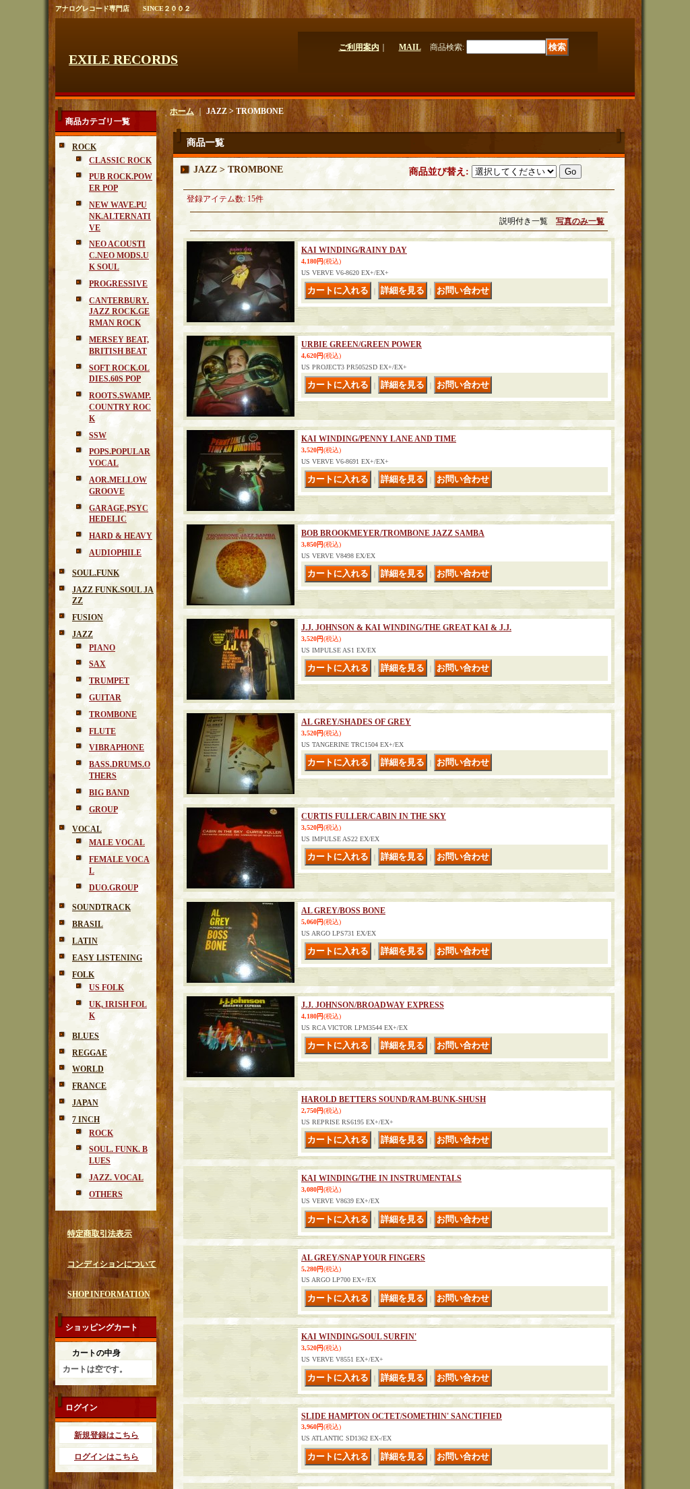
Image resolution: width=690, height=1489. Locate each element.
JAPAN (85, 1102)
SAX (97, 664)
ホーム (182, 111)
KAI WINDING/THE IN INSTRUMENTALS (381, 1193)
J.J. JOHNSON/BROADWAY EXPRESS (372, 1005)
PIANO (102, 647)
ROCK (84, 147)
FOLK (83, 974)
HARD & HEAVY (120, 536)
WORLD (88, 1069)
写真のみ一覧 (580, 221)
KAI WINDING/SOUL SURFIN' (358, 1382)
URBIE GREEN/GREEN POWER (361, 344)
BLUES (85, 1036)
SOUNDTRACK (101, 907)
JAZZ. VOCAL (116, 1177)
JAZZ (82, 634)
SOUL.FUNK (95, 573)
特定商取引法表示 (99, 1233)
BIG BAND (109, 792)
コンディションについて (111, 1264)
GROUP (103, 809)
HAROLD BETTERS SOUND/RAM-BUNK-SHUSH (393, 1099)
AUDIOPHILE (115, 552)
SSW (97, 435)
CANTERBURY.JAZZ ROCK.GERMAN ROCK (119, 312)
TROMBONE (113, 714)
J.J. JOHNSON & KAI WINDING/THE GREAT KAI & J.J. (406, 627)
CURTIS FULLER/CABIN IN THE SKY (373, 816)
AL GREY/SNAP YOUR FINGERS (363, 1288)
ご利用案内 (359, 47)
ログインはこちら (106, 1456)
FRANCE (89, 1086)
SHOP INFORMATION (108, 1294)
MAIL (410, 47)
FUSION (87, 617)
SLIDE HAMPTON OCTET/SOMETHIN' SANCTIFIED (401, 1477)
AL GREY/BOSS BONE (343, 910)
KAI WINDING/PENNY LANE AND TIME (378, 439)
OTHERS (106, 1194)
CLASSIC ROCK (120, 160)
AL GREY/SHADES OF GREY (356, 722)
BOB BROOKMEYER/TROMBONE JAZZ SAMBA (392, 533)
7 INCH (86, 1119)
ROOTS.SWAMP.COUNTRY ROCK (120, 407)
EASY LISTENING (107, 958)
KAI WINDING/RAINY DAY (354, 250)
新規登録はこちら (106, 1435)
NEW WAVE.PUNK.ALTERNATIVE (120, 216)
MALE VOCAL (117, 842)
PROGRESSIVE (118, 283)
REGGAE (89, 1053)
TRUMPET (109, 681)
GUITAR (105, 697)
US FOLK (106, 987)
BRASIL (87, 924)
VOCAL (87, 829)
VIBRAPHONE (116, 747)
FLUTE (102, 731)
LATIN (85, 941)
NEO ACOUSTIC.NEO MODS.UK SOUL (119, 255)
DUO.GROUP (113, 887)
